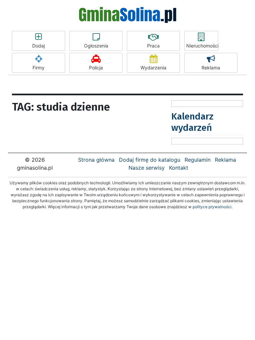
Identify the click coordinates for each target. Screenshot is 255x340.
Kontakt (178, 167)
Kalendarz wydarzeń (192, 122)
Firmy (38, 67)
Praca (153, 45)
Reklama (211, 67)
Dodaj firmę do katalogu (149, 159)
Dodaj (38, 45)
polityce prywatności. (212, 206)
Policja (96, 67)
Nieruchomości (202, 45)
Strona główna (96, 159)
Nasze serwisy (146, 167)
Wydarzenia (153, 67)
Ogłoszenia (96, 45)
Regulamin (198, 159)
